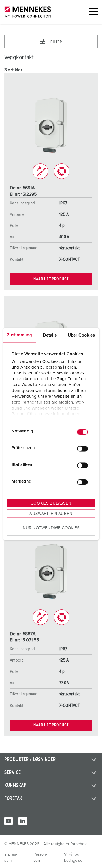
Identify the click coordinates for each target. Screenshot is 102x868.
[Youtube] (8, 821)
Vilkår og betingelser (74, 857)
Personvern (40, 857)
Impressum (10, 857)
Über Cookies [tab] (81, 335)
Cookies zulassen (51, 503)
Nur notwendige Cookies (51, 527)
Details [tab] (50, 335)
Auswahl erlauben (50, 514)
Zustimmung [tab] (19, 335)
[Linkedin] (22, 821)
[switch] (82, 448)
